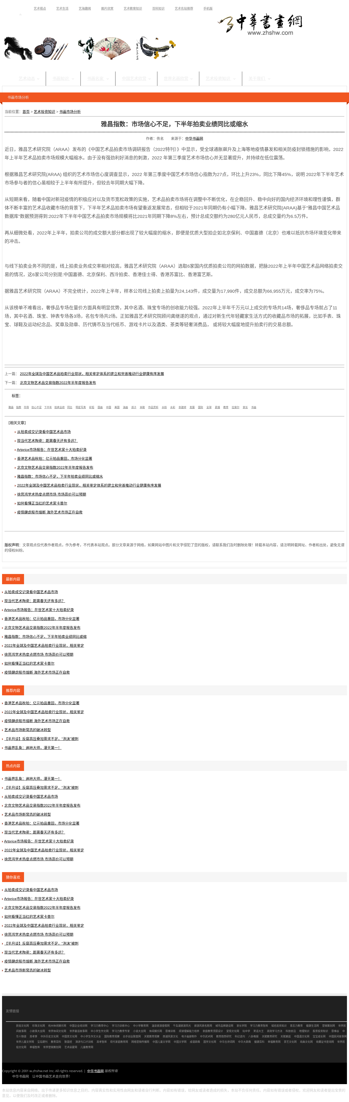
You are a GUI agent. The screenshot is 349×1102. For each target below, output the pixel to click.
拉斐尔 (235, 407)
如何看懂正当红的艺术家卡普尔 (42, 503)
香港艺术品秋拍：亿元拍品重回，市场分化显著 (54, 458)
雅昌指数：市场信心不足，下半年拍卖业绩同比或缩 (45, 637)
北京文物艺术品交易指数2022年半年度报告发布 (58, 383)
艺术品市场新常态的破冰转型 (27, 730)
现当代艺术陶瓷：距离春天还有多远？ (47, 441)
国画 (100, 407)
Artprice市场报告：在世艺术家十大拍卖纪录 (52, 450)
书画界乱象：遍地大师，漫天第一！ (33, 748)
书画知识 (61, 78)
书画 (253, 407)
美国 (117, 407)
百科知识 (158, 8)
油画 (125, 407)
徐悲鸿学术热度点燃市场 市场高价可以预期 (51, 494)
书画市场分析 (70, 112)
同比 (69, 407)
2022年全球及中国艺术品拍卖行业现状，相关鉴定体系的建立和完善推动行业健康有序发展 (92, 374)
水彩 (172, 407)
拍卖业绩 (59, 407)
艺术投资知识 (218, 78)
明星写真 (81, 407)
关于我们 (257, 78)
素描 (217, 407)
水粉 (164, 407)
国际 (200, 407)
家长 (245, 407)
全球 (209, 407)
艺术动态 (27, 78)
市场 (26, 407)
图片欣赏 (107, 8)
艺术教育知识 (133, 8)
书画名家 (95, 78)
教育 (225, 407)
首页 (20, 8)
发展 (192, 407)
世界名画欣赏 (176, 78)
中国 (108, 407)
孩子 (133, 407)
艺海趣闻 (85, 8)
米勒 (142, 407)
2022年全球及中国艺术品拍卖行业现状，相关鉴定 (44, 645)
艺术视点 (40, 8)
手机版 (208, 8)
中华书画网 (194, 138)
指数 (18, 407)
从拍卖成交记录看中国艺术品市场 (44, 432)
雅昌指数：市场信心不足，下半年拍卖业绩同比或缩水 (60, 476)
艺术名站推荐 (184, 8)
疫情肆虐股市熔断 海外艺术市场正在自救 (50, 512)
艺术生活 (62, 8)
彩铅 (91, 407)
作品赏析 (153, 407)
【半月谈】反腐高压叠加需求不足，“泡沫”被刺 (41, 739)
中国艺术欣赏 (134, 78)
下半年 (48, 407)
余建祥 (182, 407)
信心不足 (36, 407)
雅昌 (11, 407)
